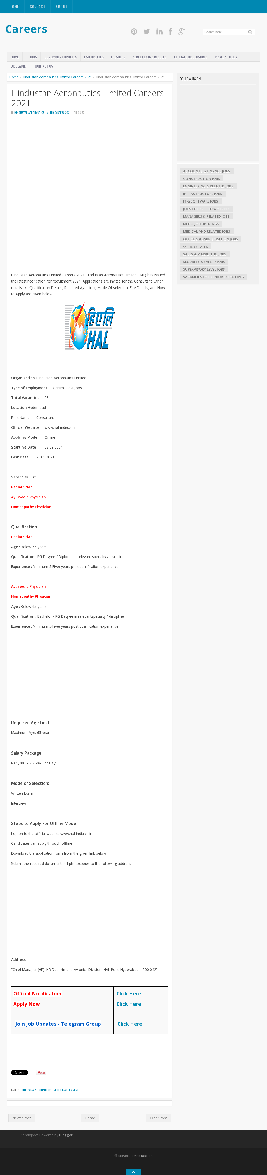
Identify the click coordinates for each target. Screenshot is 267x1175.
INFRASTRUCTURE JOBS (202, 193)
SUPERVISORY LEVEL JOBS (204, 269)
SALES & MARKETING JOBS (204, 254)
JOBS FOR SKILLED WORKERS (206, 208)
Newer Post (22, 1118)
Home (14, 6)
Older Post (158, 1118)
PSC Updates (94, 56)
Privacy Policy (226, 56)
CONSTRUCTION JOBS (201, 178)
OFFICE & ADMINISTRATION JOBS (210, 239)
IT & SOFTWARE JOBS (200, 201)
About (62, 6)
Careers (26, 28)
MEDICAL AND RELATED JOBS (206, 231)
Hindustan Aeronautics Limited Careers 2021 (57, 77)
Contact (38, 6)
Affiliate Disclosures (190, 56)
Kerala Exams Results (149, 56)
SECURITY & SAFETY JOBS (204, 261)
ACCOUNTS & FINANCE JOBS (206, 171)
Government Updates (60, 56)
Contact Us (44, 66)
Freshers (118, 56)
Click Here (129, 993)
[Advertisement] (89, 158)
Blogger (66, 1135)
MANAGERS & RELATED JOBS (206, 216)
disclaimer (19, 66)
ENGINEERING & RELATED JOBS (208, 186)
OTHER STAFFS (195, 246)
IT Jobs (31, 56)
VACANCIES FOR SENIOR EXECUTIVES (213, 276)
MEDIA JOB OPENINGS (201, 224)
